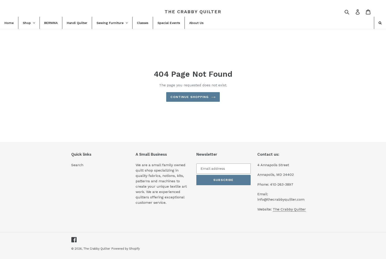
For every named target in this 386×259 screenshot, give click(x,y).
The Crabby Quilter (193, 11)
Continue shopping (189, 97)
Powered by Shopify (125, 248)
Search (77, 165)
